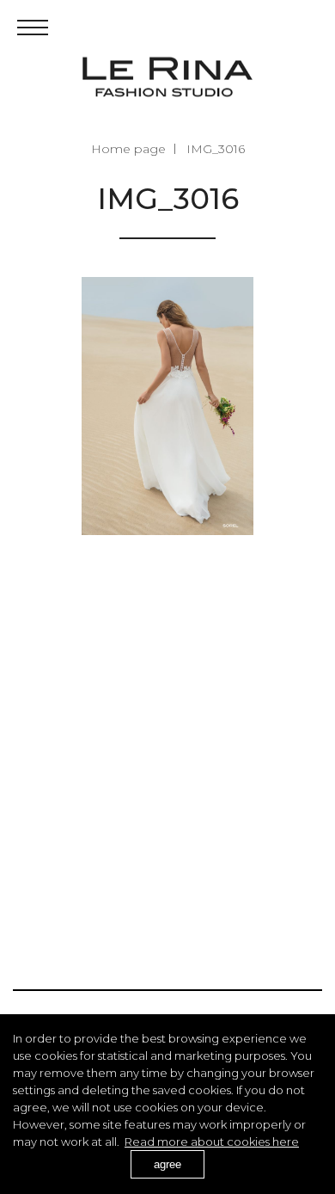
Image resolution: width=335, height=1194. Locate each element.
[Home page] (167, 76)
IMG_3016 (215, 149)
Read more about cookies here (212, 1141)
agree (167, 1164)
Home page (128, 149)
